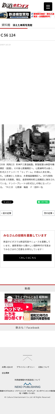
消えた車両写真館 (22, 25)
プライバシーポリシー (25, 367)
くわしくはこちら (27, 257)
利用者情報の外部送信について (27, 379)
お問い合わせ (7, 367)
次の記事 (48, 213)
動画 (27, 288)
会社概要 (5, 372)
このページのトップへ (27, 358)
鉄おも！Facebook (27, 327)
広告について (43, 367)
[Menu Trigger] (48, 6)
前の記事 (7, 213)
